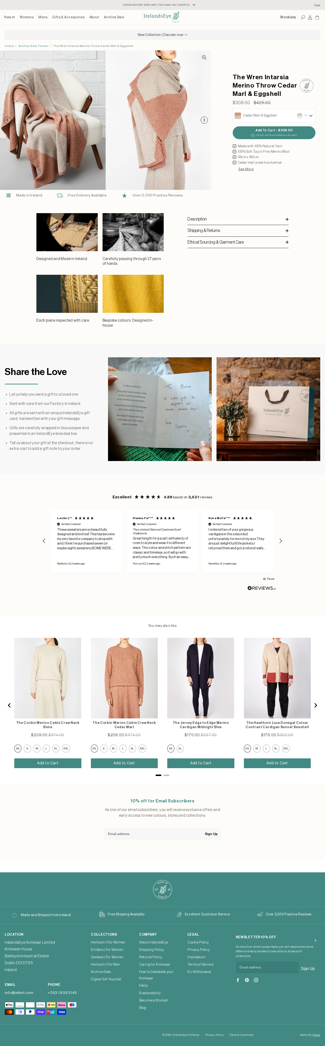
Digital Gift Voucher (106, 979)
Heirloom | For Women (108, 942)
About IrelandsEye (153, 942)
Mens (42, 17)
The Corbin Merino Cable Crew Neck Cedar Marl (124, 725)
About (94, 17)
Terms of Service (200, 964)
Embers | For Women (107, 950)
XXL (66, 748)
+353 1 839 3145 (62, 993)
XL (56, 748)
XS (18, 748)
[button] (26, 17)
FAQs (143, 985)
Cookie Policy (198, 942)
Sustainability (150, 993)
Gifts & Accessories (68, 17)
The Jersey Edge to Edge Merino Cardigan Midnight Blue (201, 725)
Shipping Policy (151, 950)
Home (9, 45)
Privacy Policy (198, 950)
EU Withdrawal (199, 972)
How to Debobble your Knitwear (156, 975)
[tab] (158, 775)
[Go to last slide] (9, 705)
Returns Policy (150, 957)
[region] (162, 541)
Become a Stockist (153, 1000)
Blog (142, 1008)
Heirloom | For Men (105, 964)
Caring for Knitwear (154, 964)
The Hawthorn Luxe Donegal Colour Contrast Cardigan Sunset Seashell (277, 725)
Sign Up (211, 834)
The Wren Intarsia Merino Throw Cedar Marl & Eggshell (93, 45)
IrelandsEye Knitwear (186, 1034)
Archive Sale (114, 17)
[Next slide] (315, 705)
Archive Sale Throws (34, 45)
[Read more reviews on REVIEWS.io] (261, 589)
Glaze (316, 1034)
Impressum (196, 957)
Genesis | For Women (107, 957)
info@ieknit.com (19, 993)
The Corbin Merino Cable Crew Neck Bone (47, 725)
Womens (27, 17)
